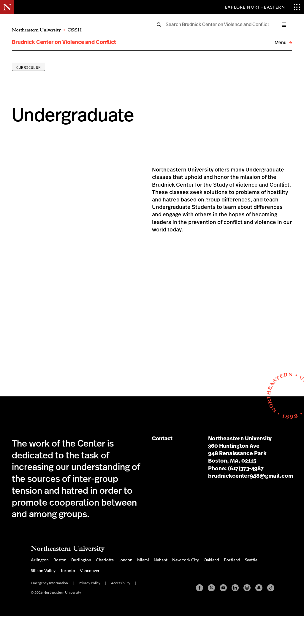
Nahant (160, 559)
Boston (59, 559)
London (125, 559)
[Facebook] (199, 587)
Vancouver (90, 570)
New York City (185, 559)
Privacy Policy (89, 583)
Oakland (211, 559)
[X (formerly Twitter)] (211, 587)
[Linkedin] (235, 587)
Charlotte (105, 559)
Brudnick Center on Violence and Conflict (64, 42)
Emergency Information (49, 583)
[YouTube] (223, 587)
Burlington (81, 559)
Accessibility (120, 583)
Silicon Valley (43, 570)
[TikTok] (270, 587)
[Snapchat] (258, 587)
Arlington (40, 559)
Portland (232, 559)
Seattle (251, 559)
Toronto (67, 570)
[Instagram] (247, 587)
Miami (143, 559)
